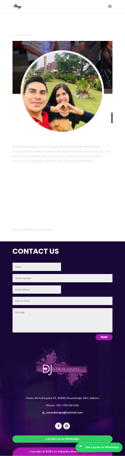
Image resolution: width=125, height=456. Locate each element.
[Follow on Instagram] (66, 426)
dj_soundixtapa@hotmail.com (62, 412)
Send (104, 337)
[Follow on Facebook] (58, 426)
